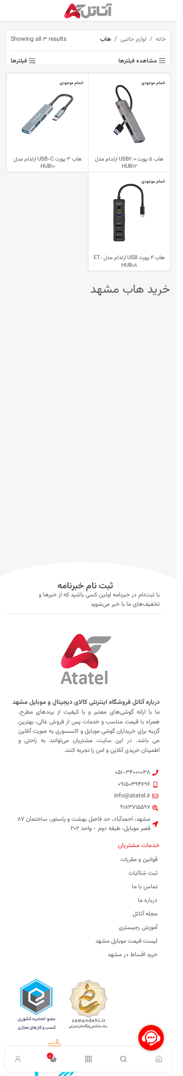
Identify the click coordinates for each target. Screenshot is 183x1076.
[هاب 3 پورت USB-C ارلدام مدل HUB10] (47, 114)
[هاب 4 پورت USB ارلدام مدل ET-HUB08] (129, 212)
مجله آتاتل (145, 914)
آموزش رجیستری (138, 927)
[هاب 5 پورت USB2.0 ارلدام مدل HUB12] (129, 114)
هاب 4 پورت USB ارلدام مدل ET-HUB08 (129, 262)
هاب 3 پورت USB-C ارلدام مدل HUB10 (48, 163)
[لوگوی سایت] (88, 11)
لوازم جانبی (133, 39)
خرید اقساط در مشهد (132, 955)
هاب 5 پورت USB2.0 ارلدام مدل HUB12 (129, 163)
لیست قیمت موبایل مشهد (126, 941)
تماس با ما (144, 887)
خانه (161, 39)
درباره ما (147, 900)
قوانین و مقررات (138, 859)
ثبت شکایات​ (143, 873)
